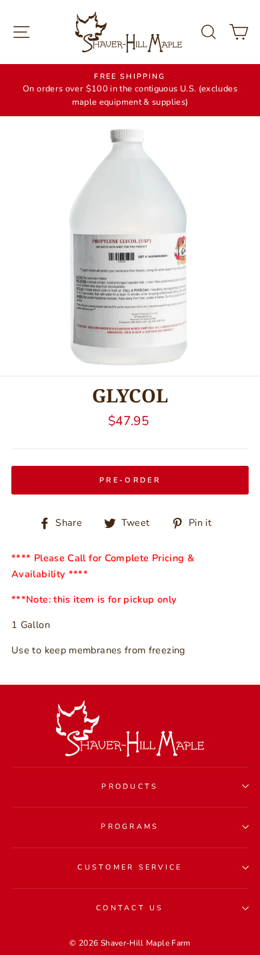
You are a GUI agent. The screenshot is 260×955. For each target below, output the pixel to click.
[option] (130, 90)
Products (129, 786)
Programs (130, 827)
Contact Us (130, 908)
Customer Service (129, 867)
